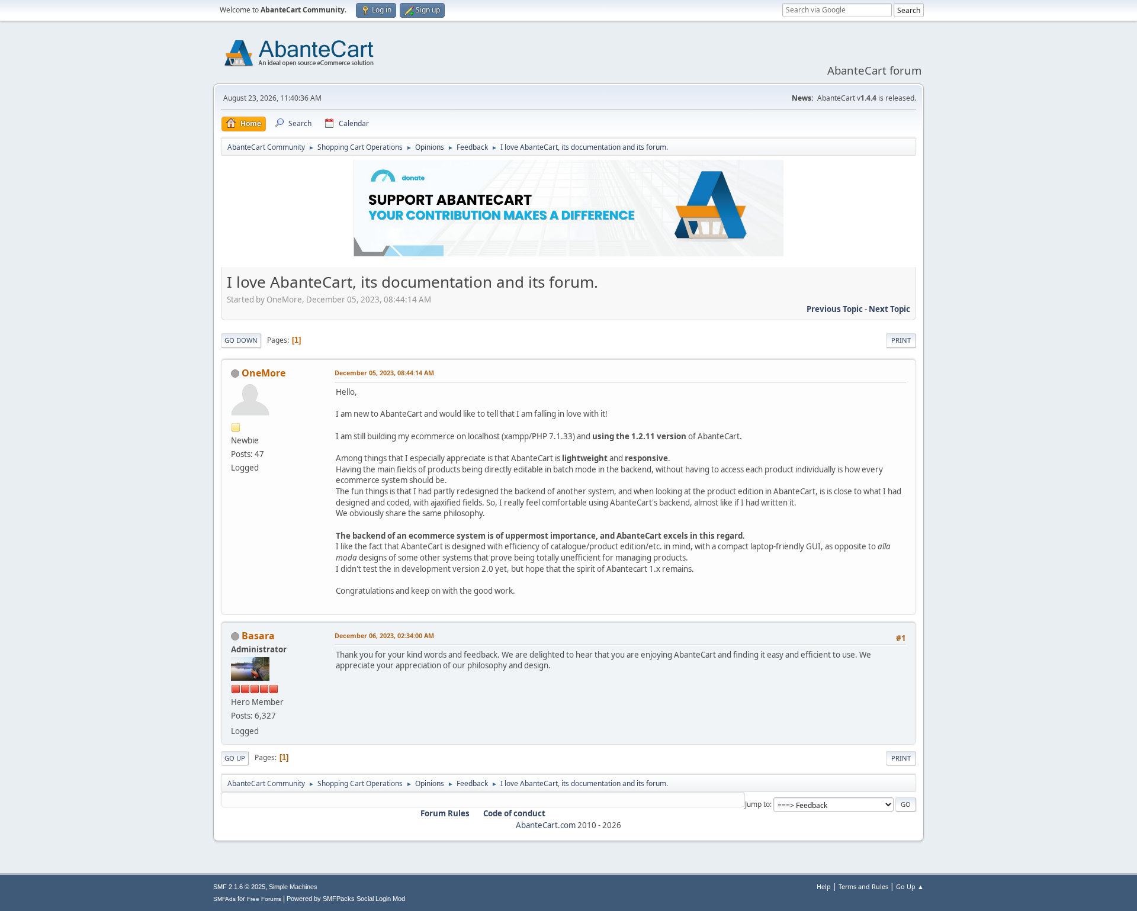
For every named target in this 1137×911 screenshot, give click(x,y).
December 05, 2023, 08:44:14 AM (384, 372)
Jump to (757, 804)
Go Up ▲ (910, 886)
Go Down (241, 340)
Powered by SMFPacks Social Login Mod (346, 898)
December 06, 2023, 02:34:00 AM (384, 635)
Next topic (889, 309)
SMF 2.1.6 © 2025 (239, 886)
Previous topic (835, 309)
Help (824, 886)
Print (901, 340)
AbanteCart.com (546, 825)
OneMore (263, 372)
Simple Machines (293, 886)
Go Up (234, 758)
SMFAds (224, 899)
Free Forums (264, 899)
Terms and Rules (863, 886)
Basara (258, 635)
